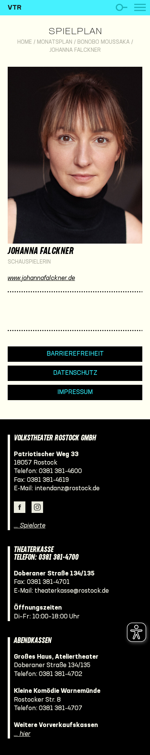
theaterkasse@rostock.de (72, 591)
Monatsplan (54, 42)
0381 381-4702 (60, 674)
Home (24, 42)
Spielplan (75, 31)
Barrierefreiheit (75, 354)
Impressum (75, 392)
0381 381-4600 (60, 471)
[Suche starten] (121, 7)
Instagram (37, 507)
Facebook (19, 507)
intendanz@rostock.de (67, 488)
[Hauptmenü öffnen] (140, 7)
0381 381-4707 (60, 708)
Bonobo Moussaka (103, 42)
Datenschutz (75, 373)
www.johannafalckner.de (41, 278)
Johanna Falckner (75, 50)
